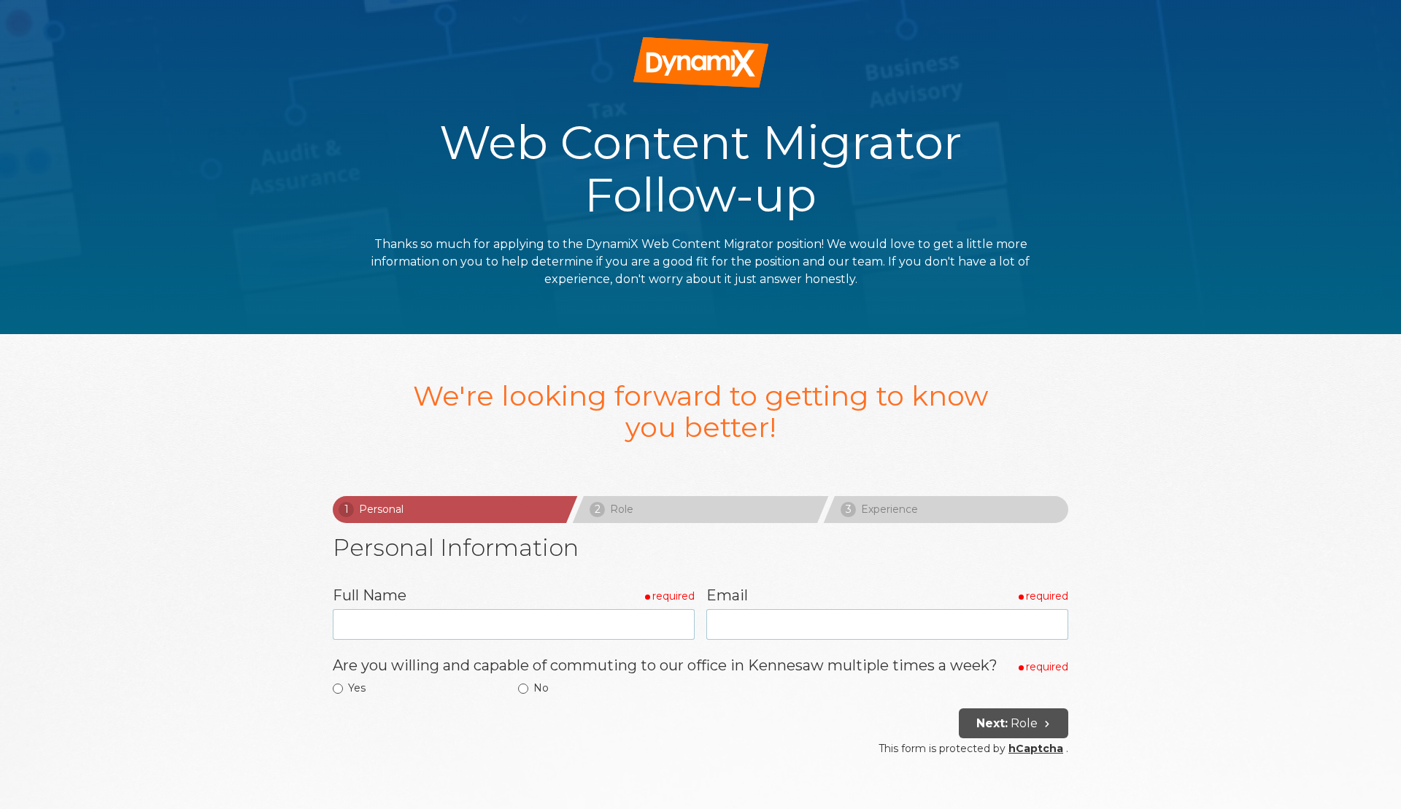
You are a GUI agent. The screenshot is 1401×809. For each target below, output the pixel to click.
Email (727, 595)
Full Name (369, 595)
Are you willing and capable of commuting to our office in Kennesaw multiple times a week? (665, 665)
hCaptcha (1035, 748)
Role (1008, 723)
